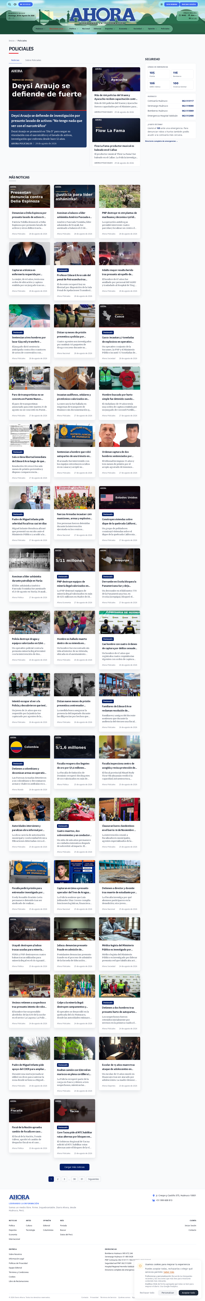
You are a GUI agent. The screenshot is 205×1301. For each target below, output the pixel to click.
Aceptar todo (188, 1292)
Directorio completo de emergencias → (161, 141)
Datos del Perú (66, 1234)
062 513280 (126, 1263)
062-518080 (188, 105)
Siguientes (93, 1179)
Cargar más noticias (75, 1167)
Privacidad (94, 1297)
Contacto (192, 1230)
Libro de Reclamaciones (19, 1281)
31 (82, 1179)
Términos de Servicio (108, 1297)
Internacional (14, 1239)
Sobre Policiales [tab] (33, 60)
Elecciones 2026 (56, 29)
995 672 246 (127, 1253)
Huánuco (39, 29)
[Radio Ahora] (15, 4)
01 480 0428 (128, 1256)
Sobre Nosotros (15, 1254)
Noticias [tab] (15, 60)
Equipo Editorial (15, 1267)
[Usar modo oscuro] (161, 4)
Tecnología (30, 1230)
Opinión (151, 29)
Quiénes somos (124, 1297)
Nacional (86, 29)
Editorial (97, 29)
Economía (123, 29)
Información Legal (16, 1258)
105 (158, 128)
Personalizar (168, 1292)
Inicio (11, 40)
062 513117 (123, 1260)
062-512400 (188, 115)
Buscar (63, 1230)
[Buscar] (9, 4)
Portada (63, 1225)
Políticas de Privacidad (18, 1263)
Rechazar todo (147, 1292)
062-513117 (188, 100)
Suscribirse (171, 4)
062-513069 (188, 110)
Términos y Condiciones (19, 1272)
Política (72, 29)
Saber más (169, 1272)
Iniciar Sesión (189, 4)
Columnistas (48, 1230)
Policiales (165, 29)
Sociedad (138, 29)
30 (74, 1179)
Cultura (29, 1225)
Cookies (12, 1276)
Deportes (109, 29)
